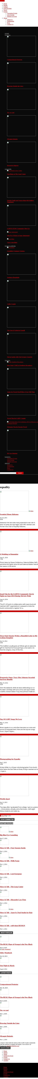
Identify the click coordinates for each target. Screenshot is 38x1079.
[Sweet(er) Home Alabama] (16, 511)
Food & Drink (7, 8)
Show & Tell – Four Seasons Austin (13, 848)
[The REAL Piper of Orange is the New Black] (4, 941)
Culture (6, 7)
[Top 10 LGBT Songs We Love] (14, 716)
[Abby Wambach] (5, 949)
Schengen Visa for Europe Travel (17, 427)
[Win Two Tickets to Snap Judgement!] (12, 232)
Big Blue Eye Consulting (9, 835)
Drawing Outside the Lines (15, 86)
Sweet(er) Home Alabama (9, 514)
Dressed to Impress (12, 165)
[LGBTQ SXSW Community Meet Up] (21, 225)
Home (5, 4)
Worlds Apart (5, 799)
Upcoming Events (12, 13)
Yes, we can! (10, 112)
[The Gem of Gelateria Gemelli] (21, 327)
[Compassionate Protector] (21, 56)
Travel (5, 10)
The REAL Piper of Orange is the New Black (16, 944)
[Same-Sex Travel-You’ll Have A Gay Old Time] (21, 388)
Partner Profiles (6, 823)
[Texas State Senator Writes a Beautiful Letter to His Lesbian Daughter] (14, 632)
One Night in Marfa (7, 966)
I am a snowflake (12, 242)
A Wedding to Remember (9, 554)
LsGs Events (10, 15)
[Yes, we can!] (21, 109)
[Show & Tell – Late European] (4, 870)
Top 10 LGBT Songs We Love (11, 719)
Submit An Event (12, 16)
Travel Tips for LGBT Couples (16, 418)
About (5, 18)
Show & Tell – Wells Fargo (9, 861)
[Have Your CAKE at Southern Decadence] (15, 362)
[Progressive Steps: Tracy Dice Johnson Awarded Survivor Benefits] (14, 674)
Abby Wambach (6, 953)
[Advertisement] (14, 478)
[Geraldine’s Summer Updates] (10, 247)
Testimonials (10, 21)
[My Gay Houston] (21, 450)
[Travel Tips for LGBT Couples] (21, 415)
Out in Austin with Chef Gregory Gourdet (19, 357)
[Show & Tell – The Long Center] (4, 883)
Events (5, 11)
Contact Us (10, 24)
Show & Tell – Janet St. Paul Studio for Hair (16, 913)
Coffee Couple (11, 304)
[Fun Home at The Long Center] (14, 170)
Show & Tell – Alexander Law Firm (13, 900)
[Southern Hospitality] (21, 274)
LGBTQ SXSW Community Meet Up (18, 228)
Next (3, 815)
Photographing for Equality (10, 759)
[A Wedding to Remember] (16, 551)
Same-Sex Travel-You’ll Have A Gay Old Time (21, 392)
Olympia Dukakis (12, 139)
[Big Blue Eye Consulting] (6, 831)
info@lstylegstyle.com (13, 1046)
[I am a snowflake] (10, 239)
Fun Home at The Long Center (16, 174)
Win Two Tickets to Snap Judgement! (18, 235)
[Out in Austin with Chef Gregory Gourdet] (21, 353)
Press (8, 23)
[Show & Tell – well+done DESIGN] (4, 922)
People (5, 5)
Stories (5, 1052)
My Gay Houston (12, 453)
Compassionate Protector (14, 59)
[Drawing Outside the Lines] (21, 82)
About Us (10, 19)
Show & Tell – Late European (11, 874)
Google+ (6, 1060)
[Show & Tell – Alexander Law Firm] (4, 896)
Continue (2, 529)
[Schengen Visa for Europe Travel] (22, 423)
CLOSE (2, 1)
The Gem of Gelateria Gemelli (16, 330)
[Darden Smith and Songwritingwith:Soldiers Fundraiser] (21, 197)
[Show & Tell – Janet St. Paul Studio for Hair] (6, 909)
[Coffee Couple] (21, 300)
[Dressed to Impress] (21, 162)
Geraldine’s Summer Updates (16, 251)
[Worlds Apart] (14, 795)
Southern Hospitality (13, 277)
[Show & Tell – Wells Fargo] (6, 857)
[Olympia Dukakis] (21, 135)
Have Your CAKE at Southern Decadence (19, 365)
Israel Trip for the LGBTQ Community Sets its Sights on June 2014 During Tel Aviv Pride (17, 595)
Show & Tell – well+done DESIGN (12, 926)
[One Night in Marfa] (4, 962)
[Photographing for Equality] (14, 755)
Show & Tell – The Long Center (11, 887)
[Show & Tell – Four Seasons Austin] (4, 844)
